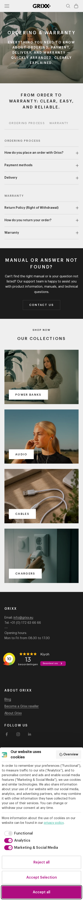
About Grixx (13, 713)
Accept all (41, 892)
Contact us (41, 304)
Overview (70, 754)
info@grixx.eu (23, 617)
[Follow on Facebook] (6, 734)
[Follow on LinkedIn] (29, 734)
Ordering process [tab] (27, 123)
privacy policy (54, 822)
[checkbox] (18, 833)
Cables (22, 513)
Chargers (25, 573)
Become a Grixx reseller (21, 706)
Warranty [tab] (58, 123)
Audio (21, 454)
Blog (7, 699)
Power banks (28, 394)
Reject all (41, 862)
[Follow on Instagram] (18, 734)
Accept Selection (41, 877)
